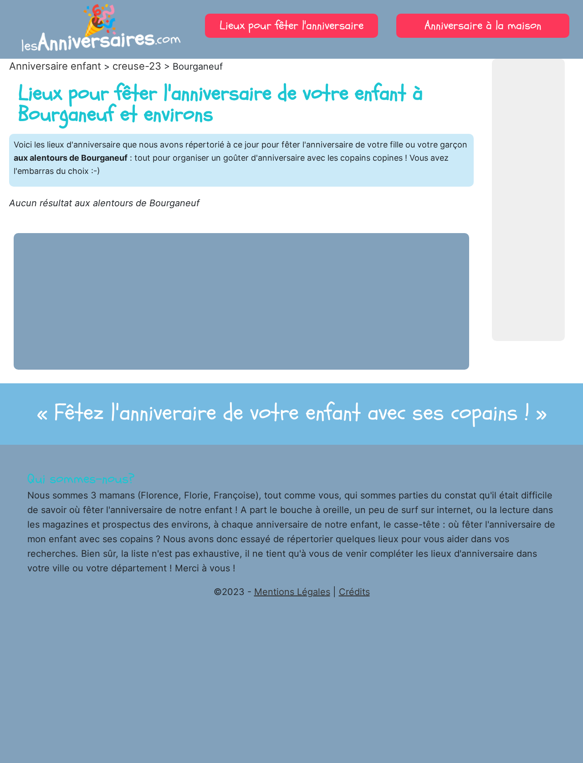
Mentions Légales (292, 591)
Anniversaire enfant (55, 66)
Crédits (354, 591)
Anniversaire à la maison (483, 25)
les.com (100, 32)
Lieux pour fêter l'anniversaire (291, 25)
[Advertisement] (528, 199)
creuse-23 (137, 66)
